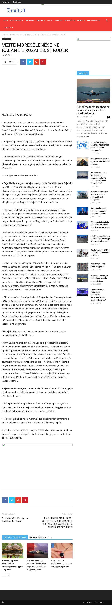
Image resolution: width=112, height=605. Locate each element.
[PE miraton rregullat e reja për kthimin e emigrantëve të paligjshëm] (82, 195)
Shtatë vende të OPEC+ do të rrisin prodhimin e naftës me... (100, 252)
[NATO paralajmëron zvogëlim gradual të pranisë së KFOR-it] (82, 211)
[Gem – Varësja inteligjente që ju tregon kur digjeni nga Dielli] (62, 550)
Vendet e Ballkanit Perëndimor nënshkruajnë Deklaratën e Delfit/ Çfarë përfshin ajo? (98, 295)
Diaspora (29, 20)
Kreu (5, 20)
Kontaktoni (6, 2)
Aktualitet (15, 20)
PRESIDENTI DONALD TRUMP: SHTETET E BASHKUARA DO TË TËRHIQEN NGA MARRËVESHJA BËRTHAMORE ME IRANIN (57, 523)
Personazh (92, 20)
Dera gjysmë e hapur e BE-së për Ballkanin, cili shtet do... (100, 161)
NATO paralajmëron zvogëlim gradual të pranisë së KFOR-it (99, 211)
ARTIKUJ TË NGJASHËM (15, 537)
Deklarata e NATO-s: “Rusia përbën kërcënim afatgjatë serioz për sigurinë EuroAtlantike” (99, 178)
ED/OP (49, 20)
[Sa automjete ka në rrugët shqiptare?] (82, 267)
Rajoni (40, 20)
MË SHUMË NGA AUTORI (40, 537)
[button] (106, 20)
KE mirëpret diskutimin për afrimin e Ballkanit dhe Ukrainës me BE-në (100, 225)
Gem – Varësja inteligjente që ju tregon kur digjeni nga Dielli (61, 564)
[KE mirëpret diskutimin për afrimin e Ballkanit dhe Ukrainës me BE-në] (82, 225)
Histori (58, 20)
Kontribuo (17, 2)
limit (79, 117)
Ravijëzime (14, 34)
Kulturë (68, 20)
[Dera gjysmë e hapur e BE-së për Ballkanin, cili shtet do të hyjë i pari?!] (82, 161)
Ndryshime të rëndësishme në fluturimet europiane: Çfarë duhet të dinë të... (93, 110)
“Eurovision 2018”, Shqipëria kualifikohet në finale (15, 519)
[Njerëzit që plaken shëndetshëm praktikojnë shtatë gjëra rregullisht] (12, 550)
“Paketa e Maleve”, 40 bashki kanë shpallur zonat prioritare (99, 278)
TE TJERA (7, 27)
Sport (80, 20)
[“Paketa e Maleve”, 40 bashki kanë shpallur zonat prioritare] (82, 278)
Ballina (5, 34)
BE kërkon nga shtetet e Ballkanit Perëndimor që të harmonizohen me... (100, 238)
